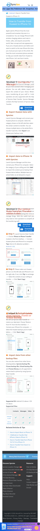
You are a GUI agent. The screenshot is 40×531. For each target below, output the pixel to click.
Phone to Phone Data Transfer (12, 480)
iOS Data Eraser (8, 483)
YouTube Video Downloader (12, 486)
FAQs (28, 479)
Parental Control (8, 496)
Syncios (15, 3)
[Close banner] (38, 524)
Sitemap (26, 518)
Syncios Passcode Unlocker (11, 470)
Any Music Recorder (9, 494)
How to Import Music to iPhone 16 (21, 432)
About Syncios (7, 518)
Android (12, 13)
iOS (13, 246)
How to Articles (31, 467)
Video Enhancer (8, 488)
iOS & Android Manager (10, 475)
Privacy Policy (17, 518)
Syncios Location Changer (11, 467)
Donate (28, 487)
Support (29, 476)
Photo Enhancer (8, 491)
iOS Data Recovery (9, 478)
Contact (20, 521)
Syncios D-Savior (8, 472)
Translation (33, 518)
